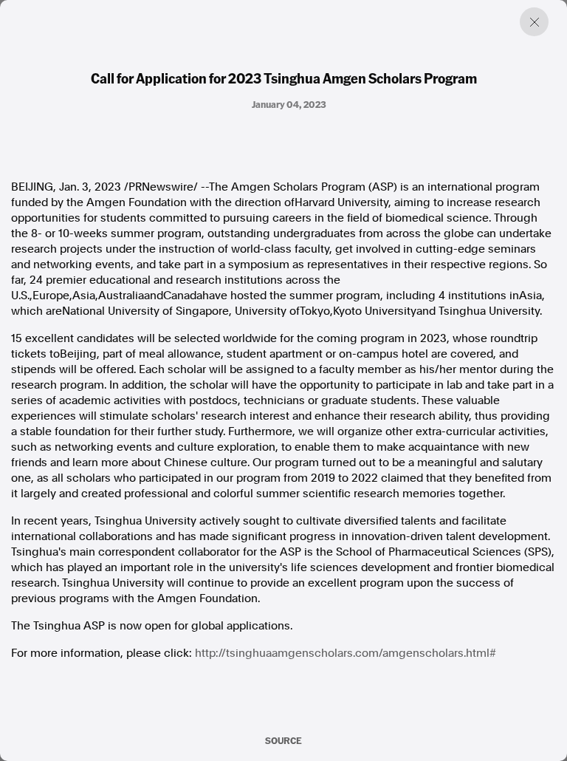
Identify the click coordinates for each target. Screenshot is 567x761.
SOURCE (283, 740)
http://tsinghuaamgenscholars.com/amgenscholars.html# (345, 653)
